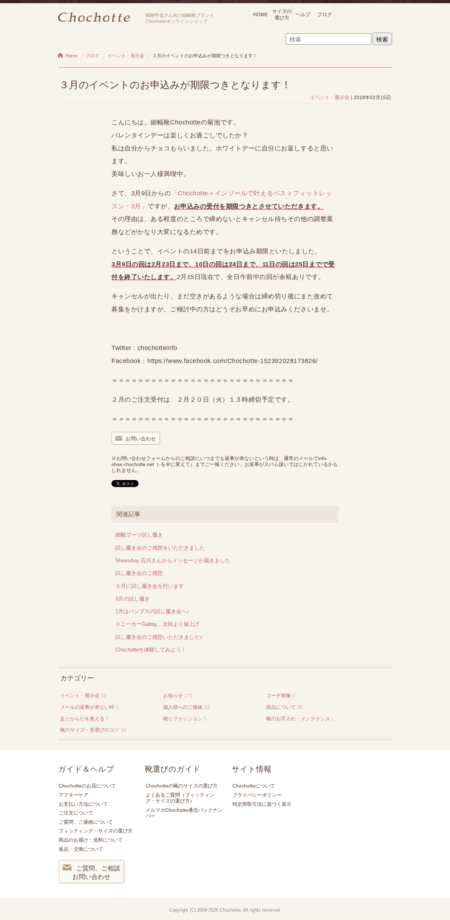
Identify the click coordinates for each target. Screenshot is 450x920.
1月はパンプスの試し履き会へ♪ (152, 611)
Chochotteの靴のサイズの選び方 (182, 786)
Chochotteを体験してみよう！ (150, 650)
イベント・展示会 (329, 97)
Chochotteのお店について (87, 786)
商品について (281, 707)
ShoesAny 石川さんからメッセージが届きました (172, 560)
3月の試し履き (132, 599)
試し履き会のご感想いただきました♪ (158, 637)
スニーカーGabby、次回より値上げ (157, 624)
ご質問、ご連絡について (86, 822)
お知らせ (173, 695)
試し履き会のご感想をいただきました (160, 548)
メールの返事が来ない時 (87, 707)
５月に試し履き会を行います (149, 586)
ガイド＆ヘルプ (86, 769)
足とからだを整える (82, 718)
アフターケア (73, 795)
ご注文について (76, 813)
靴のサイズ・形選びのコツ (89, 730)
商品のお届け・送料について (91, 840)
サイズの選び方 (282, 14)
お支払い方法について (83, 804)
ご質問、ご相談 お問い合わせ (96, 872)
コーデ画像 (278, 695)
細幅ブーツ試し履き (139, 535)
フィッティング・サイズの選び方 (96, 831)
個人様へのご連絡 (182, 707)
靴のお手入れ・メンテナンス (298, 718)
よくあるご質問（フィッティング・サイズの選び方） (180, 798)
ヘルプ (303, 14)
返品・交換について (81, 849)
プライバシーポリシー (257, 795)
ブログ (324, 14)
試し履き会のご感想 (139, 573)
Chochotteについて (253, 786)
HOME (260, 14)
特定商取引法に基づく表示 (261, 804)
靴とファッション (182, 718)
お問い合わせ (141, 438)
